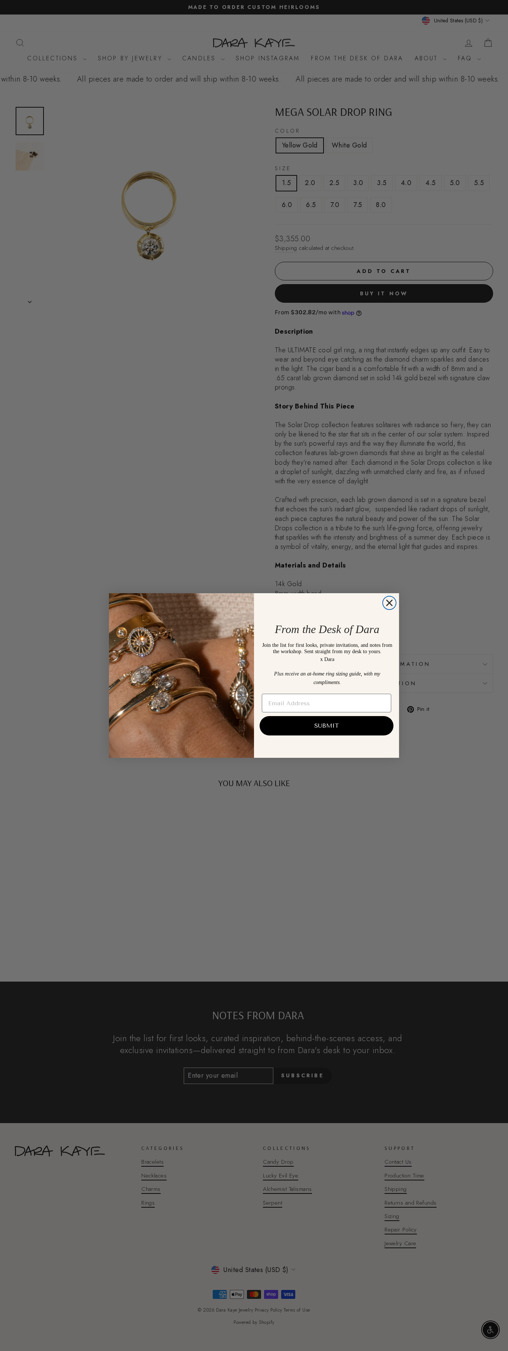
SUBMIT (326, 725)
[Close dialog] (389, 603)
